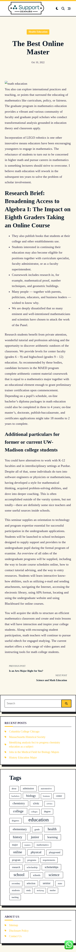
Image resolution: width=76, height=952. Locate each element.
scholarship (32, 867)
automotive (46, 788)
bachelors (15, 796)
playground (54, 852)
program (16, 860)
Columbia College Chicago (24, 731)
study (28, 890)
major (15, 844)
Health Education (38, 31)
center (59, 795)
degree (47, 811)
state (60, 883)
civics (49, 803)
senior (47, 883)
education (38, 819)
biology (31, 795)
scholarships (51, 867)
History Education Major (23, 757)
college (18, 811)
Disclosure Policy (19, 930)
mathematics (43, 844)
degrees (15, 820)
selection (31, 883)
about (14, 788)
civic (36, 803)
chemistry (19, 803)
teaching (15, 897)
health (52, 829)
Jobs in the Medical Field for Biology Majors (34, 752)
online (17, 852)
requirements (49, 860)
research (16, 867)
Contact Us (15, 936)
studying (40, 890)
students (16, 890)
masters (27, 845)
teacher (53, 890)
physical (36, 852)
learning (52, 837)
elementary (20, 829)
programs (31, 860)
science (54, 875)
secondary (16, 883)
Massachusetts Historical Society (27, 736)
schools (36, 875)
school (19, 874)
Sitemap (13, 925)
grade (37, 829)
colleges (34, 812)
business (46, 796)
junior (35, 837)
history (17, 837)
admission (28, 788)
